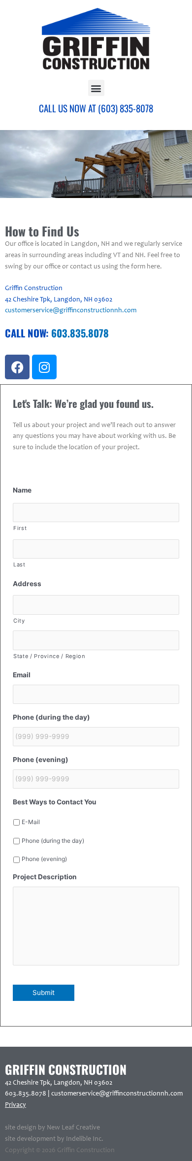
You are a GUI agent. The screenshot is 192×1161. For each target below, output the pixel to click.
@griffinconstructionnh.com (141, 1094)
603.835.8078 (80, 333)
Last (19, 564)
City (19, 620)
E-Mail (31, 822)
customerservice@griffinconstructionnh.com (70, 310)
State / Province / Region (49, 656)
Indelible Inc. (84, 1139)
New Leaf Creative (73, 1128)
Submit (43, 992)
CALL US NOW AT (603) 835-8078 (96, 108)
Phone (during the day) (53, 840)
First (20, 528)
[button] (96, 88)
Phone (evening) (44, 858)
